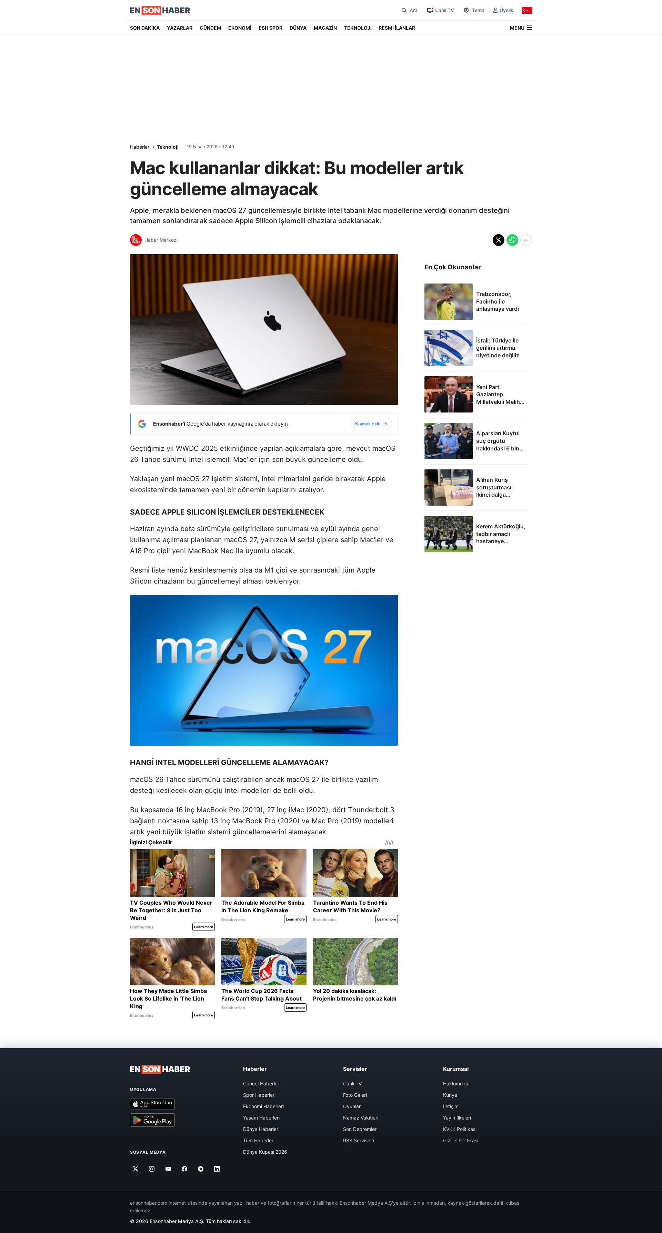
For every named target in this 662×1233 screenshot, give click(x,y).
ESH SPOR (270, 28)
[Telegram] (201, 1169)
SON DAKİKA (145, 28)
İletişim (451, 1106)
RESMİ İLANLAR (397, 28)
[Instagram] (152, 1169)
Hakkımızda (456, 1083)
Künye (450, 1095)
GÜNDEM (210, 28)
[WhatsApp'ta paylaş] (512, 240)
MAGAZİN (325, 28)
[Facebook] (184, 1169)
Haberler (139, 147)
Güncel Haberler (261, 1083)
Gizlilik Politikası (460, 1140)
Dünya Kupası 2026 (265, 1152)
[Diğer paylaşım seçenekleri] (526, 240)
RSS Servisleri (358, 1140)
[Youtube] (168, 1169)
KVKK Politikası (460, 1129)
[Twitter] (135, 1169)
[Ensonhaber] (160, 10)
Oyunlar (352, 1106)
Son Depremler (360, 1129)
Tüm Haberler (258, 1140)
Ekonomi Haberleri (263, 1106)
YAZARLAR (179, 28)
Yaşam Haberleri (261, 1118)
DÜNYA (298, 28)
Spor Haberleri (259, 1095)
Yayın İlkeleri (457, 1118)
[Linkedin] (217, 1169)
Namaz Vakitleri (360, 1118)
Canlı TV (352, 1083)
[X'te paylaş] (498, 240)
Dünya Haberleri (261, 1129)
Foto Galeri (355, 1095)
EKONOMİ (239, 28)
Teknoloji (168, 147)
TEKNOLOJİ (358, 28)
